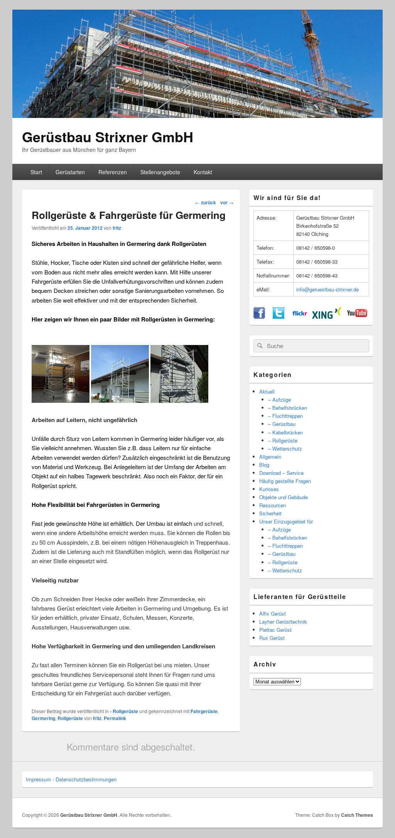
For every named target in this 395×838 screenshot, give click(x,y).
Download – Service (281, 472)
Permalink (115, 718)
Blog (264, 464)
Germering (43, 718)
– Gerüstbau (281, 423)
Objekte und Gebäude (283, 497)
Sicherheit (270, 513)
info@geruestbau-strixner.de (327, 289)
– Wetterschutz (285, 448)
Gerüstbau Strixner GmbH (107, 136)
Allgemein (270, 456)
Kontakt (203, 172)
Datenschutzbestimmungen (86, 779)
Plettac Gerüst (275, 629)
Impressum (38, 779)
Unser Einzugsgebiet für (286, 521)
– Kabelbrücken (285, 432)
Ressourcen (272, 505)
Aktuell (267, 391)
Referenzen (112, 172)
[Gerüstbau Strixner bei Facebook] (259, 316)
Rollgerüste (70, 718)
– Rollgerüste (282, 440)
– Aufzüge (279, 399)
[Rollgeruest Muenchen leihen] (179, 400)
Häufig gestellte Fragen (285, 481)
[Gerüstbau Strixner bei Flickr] (299, 316)
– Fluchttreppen (285, 415)
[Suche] (259, 345)
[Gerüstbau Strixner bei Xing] (326, 316)
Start (36, 172)
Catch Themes (357, 814)
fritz (117, 227)
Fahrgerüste (204, 711)
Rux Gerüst (272, 637)
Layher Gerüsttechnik (283, 621)
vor (226, 202)
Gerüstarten (70, 172)
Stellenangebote (160, 172)
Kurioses (269, 489)
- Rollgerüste (124, 711)
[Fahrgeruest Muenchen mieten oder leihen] (120, 400)
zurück (205, 202)
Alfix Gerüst (272, 613)
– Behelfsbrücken (287, 407)
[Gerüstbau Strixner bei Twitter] (278, 316)
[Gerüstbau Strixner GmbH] (197, 115)
